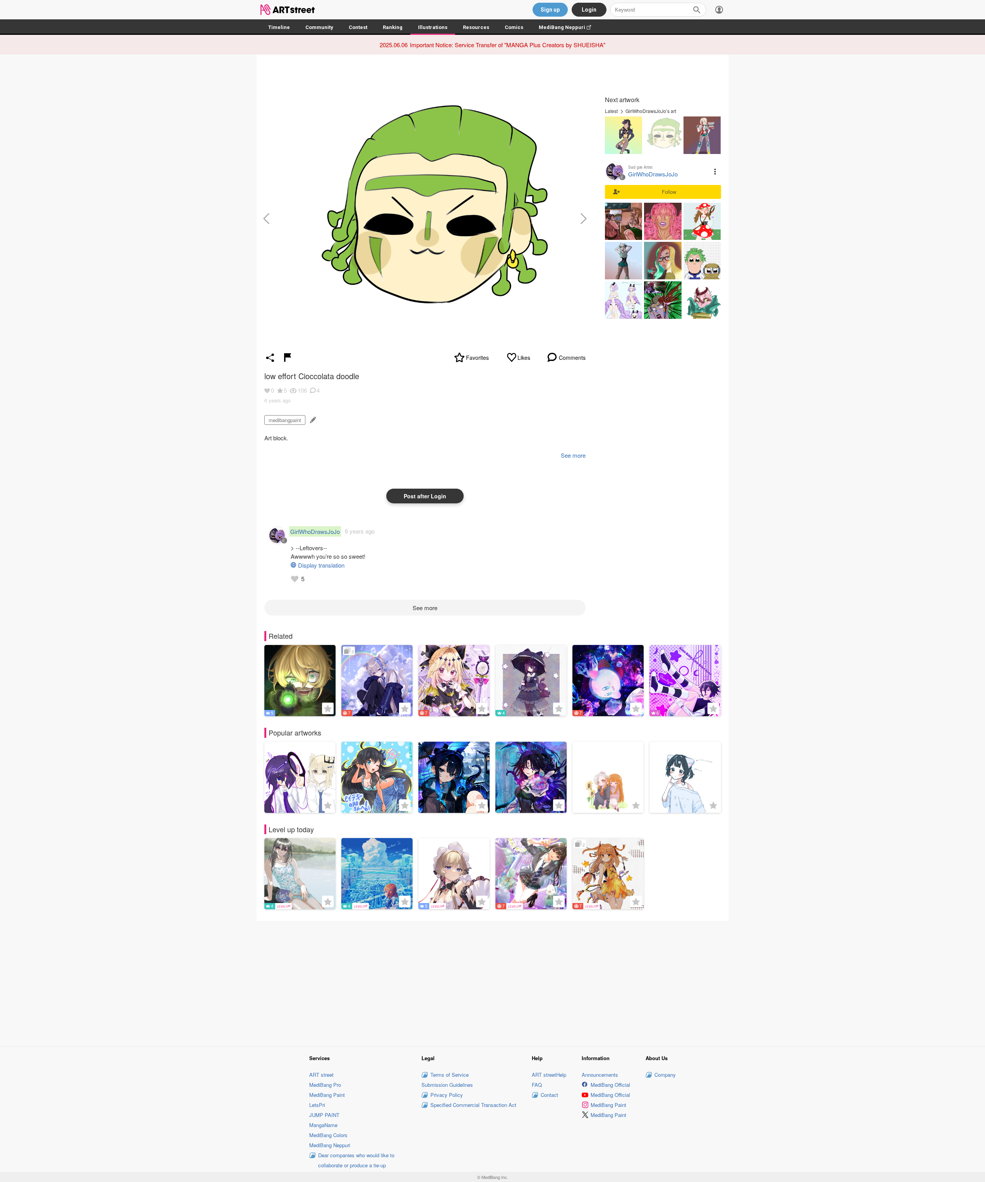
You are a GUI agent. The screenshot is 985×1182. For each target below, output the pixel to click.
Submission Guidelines (447, 1084)
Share (270, 357)
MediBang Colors (328, 1135)
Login (589, 10)
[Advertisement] (492, 982)
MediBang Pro (325, 1084)
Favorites (477, 357)
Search (696, 9)
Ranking (393, 27)
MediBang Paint (327, 1094)
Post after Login (425, 496)
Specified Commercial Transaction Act (473, 1104)
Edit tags (312, 420)
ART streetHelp (549, 1074)
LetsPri (317, 1104)
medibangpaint (285, 420)
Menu (715, 171)
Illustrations (432, 27)
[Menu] (719, 9)
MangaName (323, 1125)
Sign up (550, 10)
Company (665, 1074)
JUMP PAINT (324, 1115)
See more (425, 608)
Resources (476, 27)
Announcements (600, 1074)
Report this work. (287, 357)
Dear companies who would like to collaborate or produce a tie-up (356, 1160)
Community (319, 27)
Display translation (321, 565)
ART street (321, 1074)
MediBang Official (610, 1084)
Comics (514, 27)
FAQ (537, 1084)
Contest (358, 27)
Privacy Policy (446, 1094)
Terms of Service (449, 1074)
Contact (549, 1094)
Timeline (279, 27)
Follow (669, 191)
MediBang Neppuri (569, 27)
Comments (572, 357)
